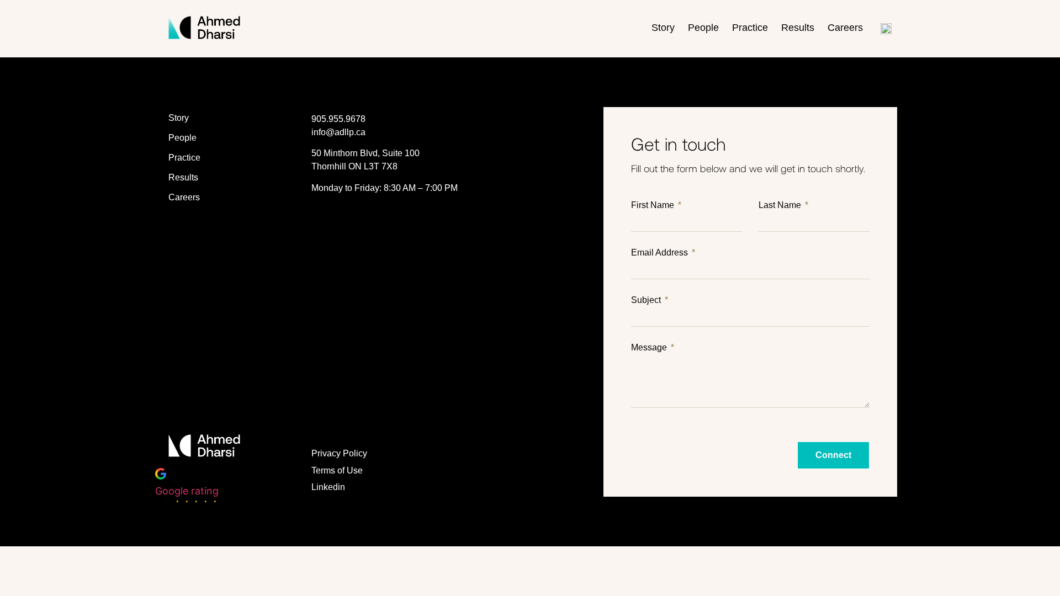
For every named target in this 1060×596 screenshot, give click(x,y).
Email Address (660, 252)
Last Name (781, 205)
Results (797, 27)
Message (650, 347)
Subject (647, 300)
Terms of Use (337, 470)
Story (663, 27)
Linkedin (328, 487)
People (703, 27)
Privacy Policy (339, 453)
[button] (187, 490)
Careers (845, 27)
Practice (750, 27)
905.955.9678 (338, 119)
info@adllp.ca (338, 132)
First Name (653, 205)
